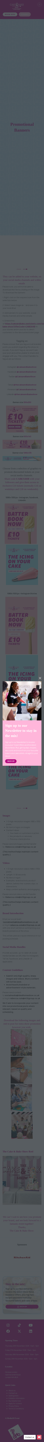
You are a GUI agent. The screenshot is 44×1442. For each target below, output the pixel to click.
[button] (40, 678)
